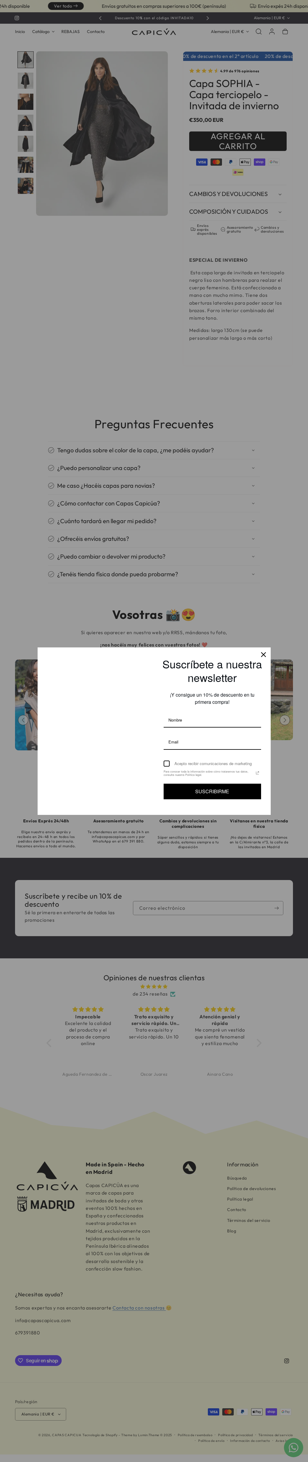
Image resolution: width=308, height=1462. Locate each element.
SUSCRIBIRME (212, 791)
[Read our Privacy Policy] (257, 772)
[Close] (263, 654)
